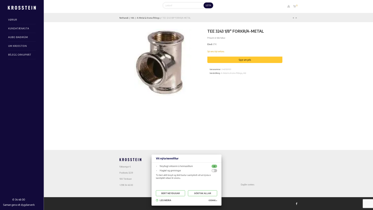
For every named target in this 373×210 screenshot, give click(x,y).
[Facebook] (296, 203)
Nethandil (123, 18)
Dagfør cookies (247, 184)
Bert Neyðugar (170, 193)
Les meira (165, 200)
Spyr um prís (245, 59)
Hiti (132, 18)
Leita (208, 5)
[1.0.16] (213, 200)
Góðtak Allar (202, 193)
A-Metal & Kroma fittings (148, 18)
